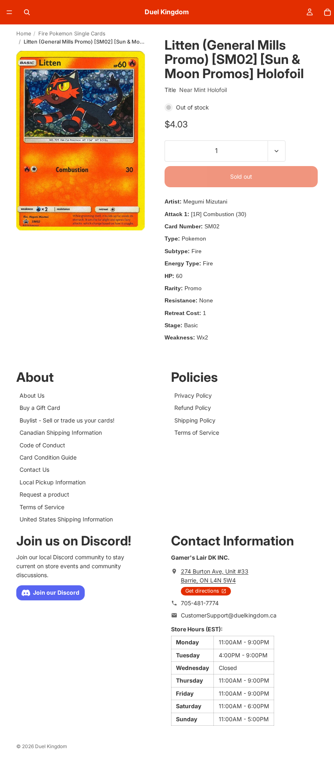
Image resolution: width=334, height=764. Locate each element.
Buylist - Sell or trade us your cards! (67, 420)
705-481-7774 (200, 603)
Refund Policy (192, 408)
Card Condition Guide (48, 457)
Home (23, 34)
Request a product (44, 494)
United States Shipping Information (66, 519)
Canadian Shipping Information (61, 432)
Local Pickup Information (53, 482)
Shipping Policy (194, 420)
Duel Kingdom (51, 746)
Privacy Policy (193, 395)
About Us (32, 395)
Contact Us (34, 469)
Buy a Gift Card (40, 408)
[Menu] (9, 12)
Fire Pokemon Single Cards (71, 34)
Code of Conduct (42, 445)
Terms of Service (42, 506)
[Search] (27, 12)
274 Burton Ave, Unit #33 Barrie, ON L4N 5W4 (214, 576)
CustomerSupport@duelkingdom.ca (229, 615)
